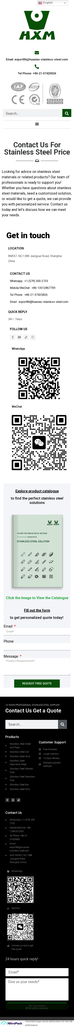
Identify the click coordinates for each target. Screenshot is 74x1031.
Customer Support (52, 742)
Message (11, 656)
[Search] (66, 113)
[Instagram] (33, 337)
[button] (37, 124)
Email (8, 626)
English (47, 2)
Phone (9, 641)
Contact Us (13, 813)
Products (12, 737)
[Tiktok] (26, 337)
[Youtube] (19, 337)
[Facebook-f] (13, 337)
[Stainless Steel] (37, 552)
